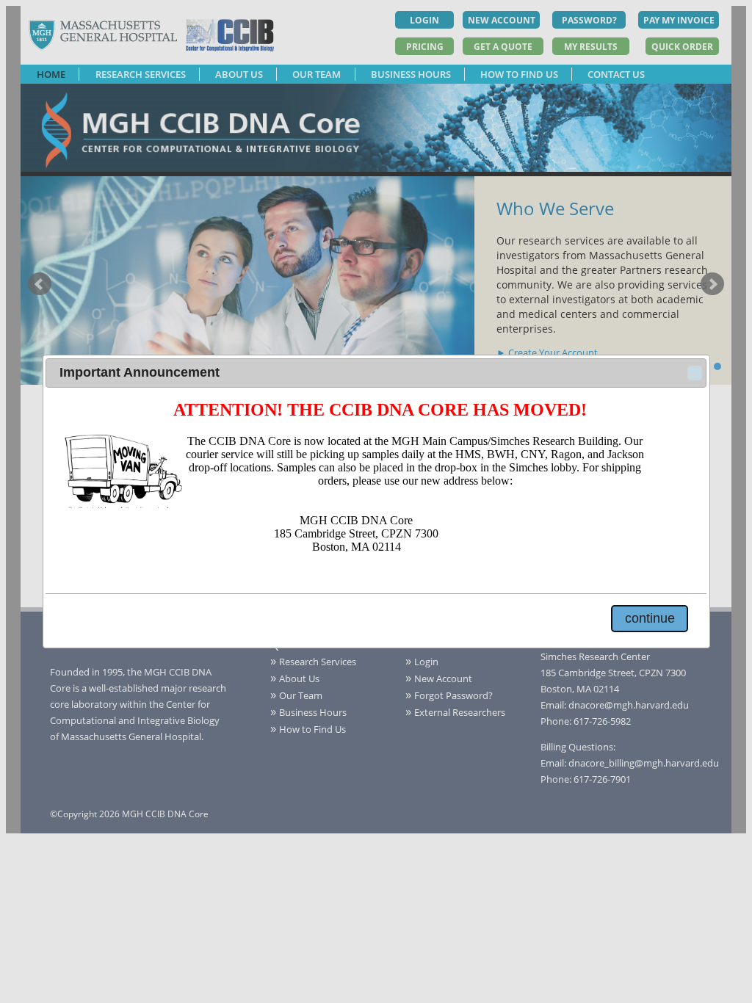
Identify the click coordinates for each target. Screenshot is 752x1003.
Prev (39, 284)
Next (712, 284)
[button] (694, 373)
